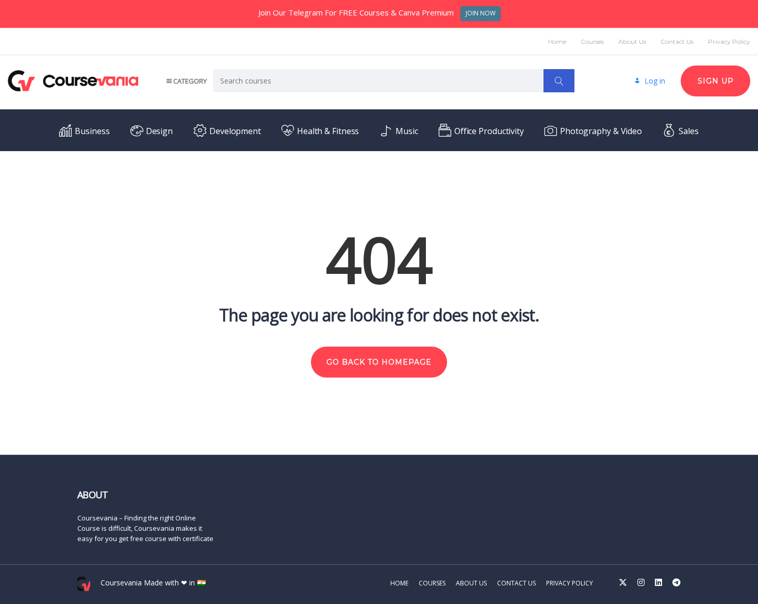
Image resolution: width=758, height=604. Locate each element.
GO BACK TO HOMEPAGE (379, 362)
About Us (632, 41)
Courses (592, 41)
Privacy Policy (729, 41)
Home (557, 41)
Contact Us (677, 41)
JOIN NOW (481, 13)
